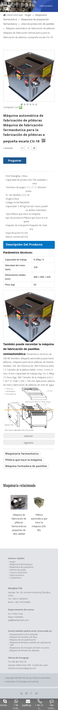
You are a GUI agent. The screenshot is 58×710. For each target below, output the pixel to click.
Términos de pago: (15, 187)
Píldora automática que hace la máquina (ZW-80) (39, 522)
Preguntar (14, 160)
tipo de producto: (15, 217)
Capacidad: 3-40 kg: (16, 206)
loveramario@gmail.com (24, 668)
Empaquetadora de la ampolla (24, 634)
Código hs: (11, 202)
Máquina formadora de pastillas (26, 466)
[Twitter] (31, 693)
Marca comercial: (15, 236)
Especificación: (13, 232)
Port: (8, 175)
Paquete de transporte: (18, 225)
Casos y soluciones (18, 572)
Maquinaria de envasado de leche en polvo (29, 648)
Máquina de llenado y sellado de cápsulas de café (30, 644)
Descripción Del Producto (24, 244)
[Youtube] (36, 693)
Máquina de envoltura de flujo (23, 637)
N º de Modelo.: (14, 194)
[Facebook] (21, 693)
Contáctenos (15, 578)
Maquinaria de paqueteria (22, 567)
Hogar (12, 562)
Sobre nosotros (17, 575)
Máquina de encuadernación (23, 640)
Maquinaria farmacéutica (22, 453)
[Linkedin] (26, 693)
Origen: (9, 198)
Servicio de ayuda (18, 570)
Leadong (34, 681)
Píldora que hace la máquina (23, 460)
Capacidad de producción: (19, 179)
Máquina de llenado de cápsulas (24, 650)
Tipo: (8, 213)
